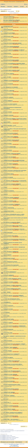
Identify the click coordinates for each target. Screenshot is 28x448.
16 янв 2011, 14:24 (23, 119)
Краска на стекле (7, 150)
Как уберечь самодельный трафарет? (12, 412)
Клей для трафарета (8, 275)
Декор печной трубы (8, 319)
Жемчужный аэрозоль (9, 381)
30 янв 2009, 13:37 (23, 279)
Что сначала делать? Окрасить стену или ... (14, 229)
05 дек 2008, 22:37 (19, 299)
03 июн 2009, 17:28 (19, 219)
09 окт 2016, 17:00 (23, 21)
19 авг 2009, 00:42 (23, 205)
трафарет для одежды (9, 392)
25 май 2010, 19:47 (23, 154)
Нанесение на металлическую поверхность (14, 239)
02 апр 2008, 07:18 (23, 406)
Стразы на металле (8, 305)
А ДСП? (5, 268)
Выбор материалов (8, 329)
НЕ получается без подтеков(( (10, 265)
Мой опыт (5, 399)
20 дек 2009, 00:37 (23, 185)
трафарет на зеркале (8, 190)
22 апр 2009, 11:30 (21, 233)
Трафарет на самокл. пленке (10, 282)
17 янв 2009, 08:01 (23, 289)
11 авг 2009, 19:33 (20, 208)
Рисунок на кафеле (8, 357)
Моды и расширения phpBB (14, 446)
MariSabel (14, 178)
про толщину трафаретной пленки (12, 288)
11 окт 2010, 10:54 (23, 137)
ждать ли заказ (7, 77)
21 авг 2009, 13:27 (23, 201)
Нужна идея (6, 315)
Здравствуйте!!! (7, 254)
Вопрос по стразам (8, 177)
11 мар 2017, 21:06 (23, 40)
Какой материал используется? (11, 140)
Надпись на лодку (8, 56)
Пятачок (14, 272)
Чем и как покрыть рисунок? (10, 163)
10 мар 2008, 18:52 (18, 413)
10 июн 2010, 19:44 (22, 147)
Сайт (13, 18)
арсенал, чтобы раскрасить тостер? (12, 278)
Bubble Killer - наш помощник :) (11, 419)
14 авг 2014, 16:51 (23, 71)
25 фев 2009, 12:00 (23, 255)
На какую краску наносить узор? (11, 70)
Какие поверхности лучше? (10, 261)
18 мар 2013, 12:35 (23, 74)
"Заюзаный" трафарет (9, 395)
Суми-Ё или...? (7, 402)
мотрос (14, 365)
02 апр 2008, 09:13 (23, 403)
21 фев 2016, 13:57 (23, 57)
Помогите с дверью (8, 97)
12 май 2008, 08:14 (23, 393)
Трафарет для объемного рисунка (12, 371)
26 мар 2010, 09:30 (23, 168)
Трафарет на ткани (8, 309)
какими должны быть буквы (10, 235)
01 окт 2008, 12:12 (23, 351)
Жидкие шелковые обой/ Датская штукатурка (14, 170)
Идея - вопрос (7, 292)
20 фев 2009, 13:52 (19, 262)
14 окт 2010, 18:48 (23, 134)
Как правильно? (5, 9)
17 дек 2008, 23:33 (23, 293)
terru (13, 358)
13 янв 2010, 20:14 (23, 181)
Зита (13, 126)
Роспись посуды (7, 350)
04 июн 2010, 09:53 (23, 151)
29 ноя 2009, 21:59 (23, 188)
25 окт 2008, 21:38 (20, 338)
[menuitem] (3, 4)
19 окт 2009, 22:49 (23, 195)
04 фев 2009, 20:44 (20, 272)
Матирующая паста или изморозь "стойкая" (14, 343)
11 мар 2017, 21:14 (23, 37)
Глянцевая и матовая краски (10, 415)
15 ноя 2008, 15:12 (20, 316)
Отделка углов (7, 53)
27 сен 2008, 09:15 (23, 355)
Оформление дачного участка (11, 388)
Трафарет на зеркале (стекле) (10, 405)
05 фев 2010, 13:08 (23, 174)
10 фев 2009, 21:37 (23, 269)
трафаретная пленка (8, 211)
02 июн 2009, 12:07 (23, 223)
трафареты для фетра (9, 33)
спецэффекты (7, 302)
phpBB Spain (15, 445)
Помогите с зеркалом (8, 90)
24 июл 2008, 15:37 (23, 375)
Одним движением (8, 29)
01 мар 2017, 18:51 (23, 47)
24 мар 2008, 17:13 (23, 410)
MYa (13, 413)
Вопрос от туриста (8, 322)
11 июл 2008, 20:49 (23, 382)
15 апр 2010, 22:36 (23, 161)
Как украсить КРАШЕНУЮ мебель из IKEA (13, 214)
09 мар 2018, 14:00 (23, 27)
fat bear (14, 191)
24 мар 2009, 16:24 (23, 244)
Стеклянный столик (8, 93)
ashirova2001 (15, 313)
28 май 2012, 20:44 (23, 84)
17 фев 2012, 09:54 (23, 91)
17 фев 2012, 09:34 (23, 94)
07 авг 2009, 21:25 (19, 212)
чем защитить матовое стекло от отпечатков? (14, 180)
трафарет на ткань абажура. (10, 374)
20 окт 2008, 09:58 (19, 341)
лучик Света (15, 233)
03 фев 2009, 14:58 (23, 276)
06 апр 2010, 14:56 (23, 164)
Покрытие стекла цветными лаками (12, 43)
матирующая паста (8, 26)
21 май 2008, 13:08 (7, 386)
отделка (5, 194)
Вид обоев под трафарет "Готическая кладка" (15, 118)
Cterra (14, 420)
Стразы (5, 187)
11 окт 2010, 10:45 (23, 141)
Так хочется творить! (8, 73)
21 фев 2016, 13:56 (23, 61)
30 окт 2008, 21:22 (23, 326)
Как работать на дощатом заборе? (11, 222)
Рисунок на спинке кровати (10, 104)
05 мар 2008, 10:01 (23, 416)
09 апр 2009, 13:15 (23, 240)
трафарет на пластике (8, 377)
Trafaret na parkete (7, 367)
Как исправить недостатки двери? (12, 153)
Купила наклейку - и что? (9, 125)
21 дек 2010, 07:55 (23, 123)
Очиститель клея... (8, 332)
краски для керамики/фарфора (11, 46)
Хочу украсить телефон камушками (12, 285)
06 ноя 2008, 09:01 (23, 323)
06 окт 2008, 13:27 (23, 348)
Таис (13, 262)
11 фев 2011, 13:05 (23, 116)
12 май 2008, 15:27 (23, 389)
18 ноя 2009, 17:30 (20, 191)
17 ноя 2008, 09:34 (23, 310)
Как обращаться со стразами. (10, 87)
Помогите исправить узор (9, 200)
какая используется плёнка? (10, 133)
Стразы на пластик (8, 83)
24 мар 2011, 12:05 (23, 112)
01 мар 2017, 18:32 (23, 54)
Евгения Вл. (15, 266)
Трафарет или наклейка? (9, 156)
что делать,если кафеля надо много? (12, 225)
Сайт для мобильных (8, 16)
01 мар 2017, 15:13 (23, 17)
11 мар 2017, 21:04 (23, 44)
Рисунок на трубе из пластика (10, 66)
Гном (14, 171)
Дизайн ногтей (7, 39)
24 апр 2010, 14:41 (23, 157)
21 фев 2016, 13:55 (23, 64)
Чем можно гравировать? (9, 271)
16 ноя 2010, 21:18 (23, 130)
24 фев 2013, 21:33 (23, 81)
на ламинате (6, 312)
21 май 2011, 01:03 (19, 109)
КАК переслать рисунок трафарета (12, 184)
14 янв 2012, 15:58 (23, 101)
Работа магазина (15, 22)
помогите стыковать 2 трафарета (11, 204)
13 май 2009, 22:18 (23, 230)
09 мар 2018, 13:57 (23, 30)
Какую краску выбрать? (9, 167)
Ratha (14, 299)
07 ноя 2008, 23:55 (23, 320)
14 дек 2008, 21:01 (23, 296)
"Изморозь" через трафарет (10, 347)
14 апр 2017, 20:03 (23, 34)
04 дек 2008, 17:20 (23, 303)
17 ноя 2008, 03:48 (22, 313)
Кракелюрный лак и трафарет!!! (11, 354)
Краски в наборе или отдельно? (11, 360)
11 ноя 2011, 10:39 (19, 105)
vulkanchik (15, 338)
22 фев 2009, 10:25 (23, 259)
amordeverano (15, 147)
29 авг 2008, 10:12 (23, 361)
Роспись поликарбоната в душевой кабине (14, 63)
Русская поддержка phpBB (14, 444)
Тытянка (14, 316)
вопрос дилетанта (8, 232)
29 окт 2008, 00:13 (20, 330)
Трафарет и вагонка (8, 115)
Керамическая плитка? (9, 258)
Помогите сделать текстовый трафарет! (13, 295)
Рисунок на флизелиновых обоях (11, 384)
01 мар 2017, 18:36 (23, 50)
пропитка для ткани (8, 36)
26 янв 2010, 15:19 (20, 178)
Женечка (14, 208)
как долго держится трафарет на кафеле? (13, 49)
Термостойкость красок (9, 409)
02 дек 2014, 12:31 (23, 67)
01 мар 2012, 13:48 (19, 88)
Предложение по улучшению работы (12, 364)
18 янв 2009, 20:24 (23, 286)
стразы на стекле (7, 340)
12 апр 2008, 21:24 (20, 396)
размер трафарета (8, 100)
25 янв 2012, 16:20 (18, 98)
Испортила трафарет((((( (9, 146)
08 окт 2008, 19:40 (23, 344)
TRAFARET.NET (16, 17)
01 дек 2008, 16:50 (19, 306)
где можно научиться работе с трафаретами (14, 325)
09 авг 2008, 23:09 (23, 368)
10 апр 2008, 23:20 (20, 400)
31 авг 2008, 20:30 (18, 358)
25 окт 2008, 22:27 (23, 333)
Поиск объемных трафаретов (10, 251)
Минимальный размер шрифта (11, 60)
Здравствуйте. (7, 122)
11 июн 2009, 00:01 (20, 215)
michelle (14, 396)
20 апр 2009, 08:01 (23, 236)
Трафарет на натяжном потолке (11, 80)
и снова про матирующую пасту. (11, 298)
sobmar (14, 105)
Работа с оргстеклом (8, 207)
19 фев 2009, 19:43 (21, 266)
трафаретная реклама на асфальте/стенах (13, 160)
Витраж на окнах (7, 111)
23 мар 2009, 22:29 (23, 249)
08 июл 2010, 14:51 (23, 144)
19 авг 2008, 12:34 (19, 365)
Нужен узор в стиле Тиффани (10, 136)
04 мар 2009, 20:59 (23, 252)
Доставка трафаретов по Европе (11, 20)
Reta (13, 88)
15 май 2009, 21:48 (23, 226)
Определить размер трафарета (11, 197)
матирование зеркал (8, 173)
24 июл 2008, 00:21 (23, 378)
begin (14, 109)
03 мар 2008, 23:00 (19, 420)
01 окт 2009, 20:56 (23, 198)
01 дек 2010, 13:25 (18, 126)
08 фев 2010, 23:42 (19, 171)
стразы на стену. (7, 143)
